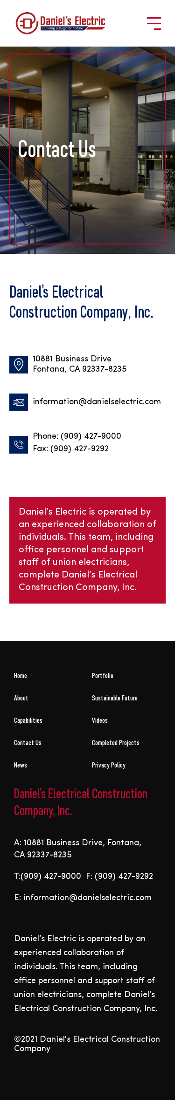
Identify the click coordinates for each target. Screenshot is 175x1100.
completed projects (116, 742)
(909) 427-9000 (91, 437)
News (20, 764)
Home (20, 675)
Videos (100, 720)
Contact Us (28, 742)
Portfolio (102, 675)
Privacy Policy (109, 764)
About (21, 697)
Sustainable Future (115, 697)
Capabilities (28, 720)
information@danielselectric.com (97, 402)
